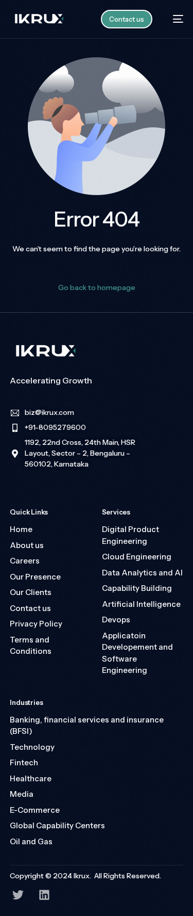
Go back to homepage (96, 287)
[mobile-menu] (173, 19)
